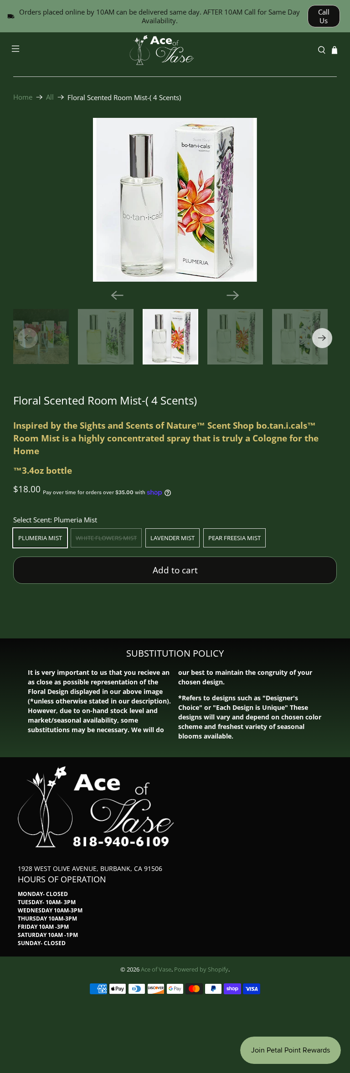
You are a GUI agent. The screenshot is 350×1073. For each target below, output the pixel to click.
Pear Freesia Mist (234, 538)
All (50, 97)
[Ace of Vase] (175, 50)
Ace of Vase (156, 969)
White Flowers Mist (106, 538)
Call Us (323, 16)
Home (22, 97)
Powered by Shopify (201, 969)
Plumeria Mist (40, 538)
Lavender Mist (172, 538)
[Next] (233, 295)
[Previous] (117, 295)
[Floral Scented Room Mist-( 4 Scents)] (175, 200)
